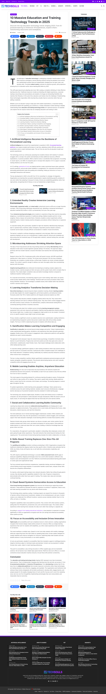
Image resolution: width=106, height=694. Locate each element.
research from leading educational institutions (30, 510)
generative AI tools (24, 166)
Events (75, 6)
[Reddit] (55, 681)
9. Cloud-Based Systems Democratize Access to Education (35, 131)
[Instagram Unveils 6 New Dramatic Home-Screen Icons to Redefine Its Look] (38, 618)
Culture (81, 6)
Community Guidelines (76, 691)
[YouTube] (54, 681)
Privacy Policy (21, 1)
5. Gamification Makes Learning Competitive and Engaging (35, 124)
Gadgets (60, 6)
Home (3, 1)
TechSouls (13, 32)
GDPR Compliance (66, 691)
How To (46, 6)
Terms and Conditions (87, 691)
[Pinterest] (52, 681)
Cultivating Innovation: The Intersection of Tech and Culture (57, 625)
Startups (67, 6)
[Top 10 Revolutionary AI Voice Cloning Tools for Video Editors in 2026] (18, 618)
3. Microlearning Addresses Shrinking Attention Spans (33, 120)
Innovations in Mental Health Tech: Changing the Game (57, 609)
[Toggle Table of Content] (56, 114)
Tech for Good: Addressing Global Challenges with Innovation (37, 609)
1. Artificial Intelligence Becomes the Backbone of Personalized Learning (38, 116)
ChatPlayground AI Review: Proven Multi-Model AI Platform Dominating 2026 (83, 144)
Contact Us (14, 1)
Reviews (32, 6)
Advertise (95, 691)
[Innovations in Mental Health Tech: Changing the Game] (57, 602)
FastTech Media (36, 689)
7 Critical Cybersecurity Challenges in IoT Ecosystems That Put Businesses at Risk (83, 33)
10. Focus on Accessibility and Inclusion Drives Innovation (35, 133)
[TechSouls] (10, 6)
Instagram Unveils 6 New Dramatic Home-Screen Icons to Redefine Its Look (38, 626)
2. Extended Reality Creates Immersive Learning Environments (36, 118)
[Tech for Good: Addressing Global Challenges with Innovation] (38, 602)
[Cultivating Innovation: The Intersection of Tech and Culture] (57, 618)
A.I (41, 6)
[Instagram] (57, 681)
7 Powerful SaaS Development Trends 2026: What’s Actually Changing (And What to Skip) (26, 191)
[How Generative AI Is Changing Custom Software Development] (43, 191)
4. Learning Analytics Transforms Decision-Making (32, 122)
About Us (8, 1)
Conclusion (22, 135)
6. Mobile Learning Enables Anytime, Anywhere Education (34, 125)
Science (53, 6)
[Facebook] (49, 681)
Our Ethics (52, 691)
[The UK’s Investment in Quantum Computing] (18, 602)
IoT (37, 6)
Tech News (24, 6)
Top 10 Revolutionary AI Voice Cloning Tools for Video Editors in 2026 (18, 626)
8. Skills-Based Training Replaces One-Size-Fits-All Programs (35, 129)
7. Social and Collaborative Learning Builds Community (33, 127)
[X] (50, 681)
